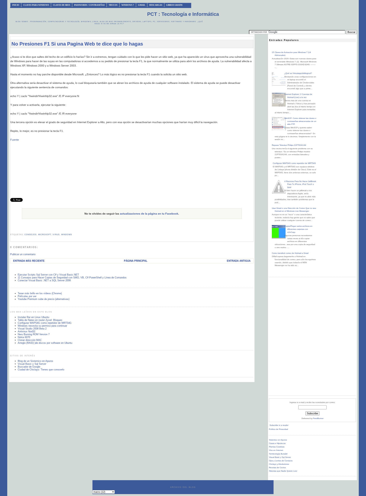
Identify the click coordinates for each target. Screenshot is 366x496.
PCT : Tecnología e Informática (183, 14)
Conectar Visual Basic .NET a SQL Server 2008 (44, 280)
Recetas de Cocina (277, 467)
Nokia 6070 (24, 337)
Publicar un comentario (22, 254)
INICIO (15, 5)
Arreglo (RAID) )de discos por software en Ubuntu (45, 342)
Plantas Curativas (276, 447)
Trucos (113, 5)
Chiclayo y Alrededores (279, 464)
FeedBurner (318, 418)
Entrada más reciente (29, 260)
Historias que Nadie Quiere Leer (283, 471)
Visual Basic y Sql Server (32, 363)
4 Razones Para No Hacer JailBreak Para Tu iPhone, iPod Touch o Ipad (300, 184)
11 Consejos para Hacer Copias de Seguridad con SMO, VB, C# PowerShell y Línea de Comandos (72, 277)
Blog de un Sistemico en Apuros (35, 361)
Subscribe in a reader (279, 425)
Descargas (155, 5)
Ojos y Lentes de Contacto (281, 461)
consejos (30, 234)
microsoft (44, 234)
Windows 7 (127, 5)
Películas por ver (27, 296)
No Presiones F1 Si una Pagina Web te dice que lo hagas (77, 44)
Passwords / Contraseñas (89, 5)
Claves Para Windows (36, 5)
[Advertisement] (131, 52)
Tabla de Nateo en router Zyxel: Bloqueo (40, 320)
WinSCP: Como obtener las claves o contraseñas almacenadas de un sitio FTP (300, 121)
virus (56, 234)
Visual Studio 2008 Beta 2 (32, 328)
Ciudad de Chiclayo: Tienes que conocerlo (41, 369)
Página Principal (135, 260)
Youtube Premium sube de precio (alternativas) (43, 299)
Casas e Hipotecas (277, 443)
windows (66, 234)
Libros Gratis (174, 5)
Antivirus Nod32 (26, 331)
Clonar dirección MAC (30, 340)
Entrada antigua (238, 260)
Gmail (141, 5)
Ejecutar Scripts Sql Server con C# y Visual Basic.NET (48, 274)
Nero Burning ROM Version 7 (34, 334)
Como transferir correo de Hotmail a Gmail (290, 253)
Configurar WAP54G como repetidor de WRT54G (44, 322)
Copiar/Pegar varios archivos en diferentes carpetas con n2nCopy (298, 229)
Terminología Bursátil (278, 454)
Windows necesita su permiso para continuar (42, 325)
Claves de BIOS (61, 5)
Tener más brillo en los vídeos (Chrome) (40, 293)
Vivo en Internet (276, 450)
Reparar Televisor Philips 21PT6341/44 (289, 145)
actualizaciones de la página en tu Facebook (149, 213)
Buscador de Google (29, 366)
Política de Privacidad (278, 429)
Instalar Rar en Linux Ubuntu (33, 317)
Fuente (14, 139)
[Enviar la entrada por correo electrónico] (10, 230)
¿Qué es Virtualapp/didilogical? (298, 73)
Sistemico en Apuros (278, 440)
